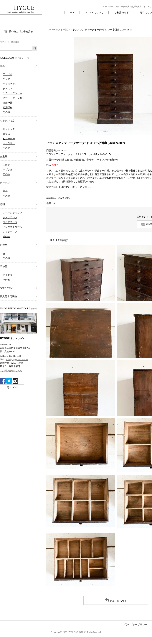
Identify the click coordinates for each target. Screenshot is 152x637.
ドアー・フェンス (12, 98)
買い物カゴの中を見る (21, 31)
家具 (2, 66)
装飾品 (3, 266)
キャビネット (10, 83)
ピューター (9, 138)
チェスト (7, 88)
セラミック (9, 129)
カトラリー (9, 143)
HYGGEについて (94, 12)
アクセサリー (10, 275)
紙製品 (3, 245)
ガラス (6, 133)
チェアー (7, 79)
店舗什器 (7, 102)
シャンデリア (10, 231)
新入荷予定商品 (8, 296)
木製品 (6, 164)
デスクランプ (10, 217)
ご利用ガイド (121, 12)
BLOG (14, 387)
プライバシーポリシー (135, 624)
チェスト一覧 (60, 29)
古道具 (3, 156)
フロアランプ (10, 222)
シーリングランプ (12, 212)
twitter (9, 381)
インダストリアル (12, 227)
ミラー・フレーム (12, 93)
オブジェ (7, 169)
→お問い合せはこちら (11, 370)
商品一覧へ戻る (118, 601)
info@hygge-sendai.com (17, 359)
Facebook (3, 381)
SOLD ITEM (6, 288)
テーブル (7, 74)
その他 (6, 112)
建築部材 (7, 107)
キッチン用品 (7, 120)
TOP (72, 12)
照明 (2, 204)
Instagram (15, 381)
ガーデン (5, 182)
